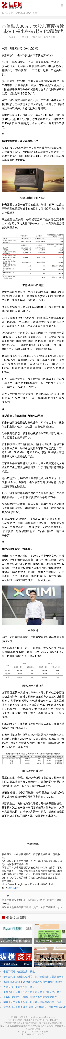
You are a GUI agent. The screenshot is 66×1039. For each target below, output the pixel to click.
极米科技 (15, 887)
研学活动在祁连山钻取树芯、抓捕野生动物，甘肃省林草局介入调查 (32, 978)
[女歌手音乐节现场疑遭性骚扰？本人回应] (16, 933)
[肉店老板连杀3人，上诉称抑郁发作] (16, 956)
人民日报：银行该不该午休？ (19, 986)
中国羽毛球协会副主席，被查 (19, 971)
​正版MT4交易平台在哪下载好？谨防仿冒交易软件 (30, 997)
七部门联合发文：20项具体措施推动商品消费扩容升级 (32, 981)
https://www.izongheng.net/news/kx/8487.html (27, 884)
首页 (17, 13)
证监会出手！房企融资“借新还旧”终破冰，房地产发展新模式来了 (33, 1008)
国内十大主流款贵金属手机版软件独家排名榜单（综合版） (30, 1003)
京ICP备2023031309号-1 (33, 1034)
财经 (23, 13)
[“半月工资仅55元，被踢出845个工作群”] (50, 933)
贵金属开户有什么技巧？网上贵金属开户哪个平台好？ (32, 991)
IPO (29, 13)
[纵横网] (33, 5)
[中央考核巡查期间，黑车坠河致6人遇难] (50, 956)
